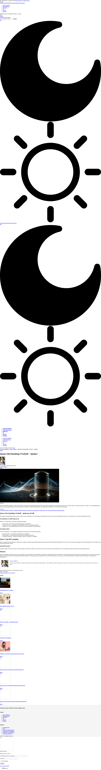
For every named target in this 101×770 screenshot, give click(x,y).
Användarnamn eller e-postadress (7, 756)
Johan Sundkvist (3, 467)
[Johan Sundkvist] (12, 3)
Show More (8, 17)
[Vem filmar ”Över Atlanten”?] (5, 635)
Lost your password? (4, 766)
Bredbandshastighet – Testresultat (6, 590)
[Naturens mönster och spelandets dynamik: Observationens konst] (5, 682)
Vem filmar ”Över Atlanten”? (5, 637)
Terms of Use (26, 0)
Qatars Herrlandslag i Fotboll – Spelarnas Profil (10, 510)
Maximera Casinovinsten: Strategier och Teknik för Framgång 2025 (13, 701)
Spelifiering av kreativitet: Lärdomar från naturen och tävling (12, 653)
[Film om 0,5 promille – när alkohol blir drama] (5, 619)
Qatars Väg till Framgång (47, 510)
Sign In (13, 447)
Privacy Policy (18, 0)
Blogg (1, 450)
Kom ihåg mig (4, 761)
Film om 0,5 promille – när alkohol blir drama (9, 621)
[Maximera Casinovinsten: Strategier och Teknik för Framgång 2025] (5, 698)
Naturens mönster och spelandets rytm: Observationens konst (12, 669)
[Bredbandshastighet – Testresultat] (5, 587)
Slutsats (62, 510)
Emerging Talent (38, 510)
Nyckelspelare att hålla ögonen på (28, 510)
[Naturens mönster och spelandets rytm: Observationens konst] (5, 667)
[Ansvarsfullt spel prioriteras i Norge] (5, 603)
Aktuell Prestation (57, 510)
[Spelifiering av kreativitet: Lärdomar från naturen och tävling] (5, 651)
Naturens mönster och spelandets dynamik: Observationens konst (12, 685)
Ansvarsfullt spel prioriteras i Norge (7, 606)
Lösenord (2, 758)
